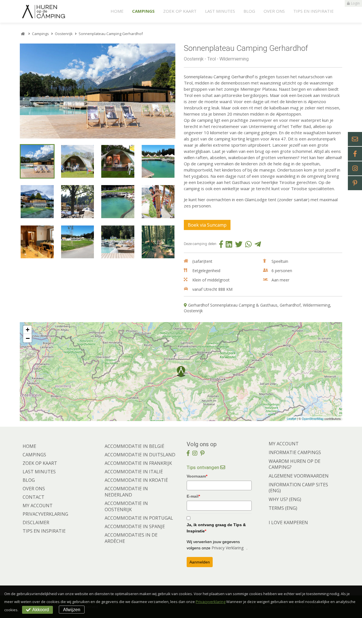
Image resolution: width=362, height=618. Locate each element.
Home (117, 11)
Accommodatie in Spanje (135, 526)
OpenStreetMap (313, 418)
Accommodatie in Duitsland (140, 455)
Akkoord (40, 609)
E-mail (193, 496)
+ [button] (27, 329)
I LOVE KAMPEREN (288, 522)
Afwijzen (71, 609)
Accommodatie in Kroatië (136, 480)
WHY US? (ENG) (285, 499)
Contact (33, 497)
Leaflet (291, 418)
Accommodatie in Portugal (139, 518)
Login (355, 3)
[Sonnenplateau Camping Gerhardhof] (99, 91)
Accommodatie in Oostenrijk (126, 506)
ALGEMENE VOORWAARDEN (299, 476)
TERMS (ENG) (283, 508)
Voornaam (197, 476)
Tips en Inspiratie (313, 11)
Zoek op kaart (180, 11)
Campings (143, 11)
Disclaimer (36, 522)
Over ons (274, 11)
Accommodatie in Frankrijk (138, 463)
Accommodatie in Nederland (126, 491)
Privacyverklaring (45, 514)
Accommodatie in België (134, 446)
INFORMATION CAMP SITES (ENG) (298, 488)
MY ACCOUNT (284, 444)
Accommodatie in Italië (134, 472)
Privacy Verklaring (228, 547)
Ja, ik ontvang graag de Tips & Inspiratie (216, 527)
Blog (249, 11)
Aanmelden (199, 562)
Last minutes (220, 11)
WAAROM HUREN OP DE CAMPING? (294, 464)
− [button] (28, 338)
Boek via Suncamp (207, 225)
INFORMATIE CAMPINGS (295, 452)
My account (38, 505)
